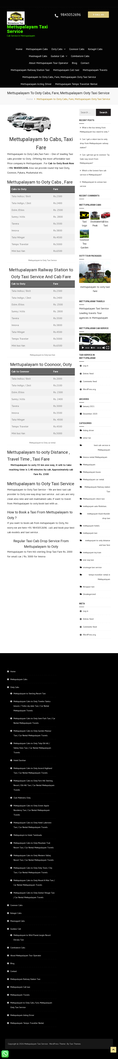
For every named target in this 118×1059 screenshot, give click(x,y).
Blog (74, 63)
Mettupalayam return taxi (94, 499)
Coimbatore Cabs (80, 56)
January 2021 (88, 406)
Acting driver (88, 430)
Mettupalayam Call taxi (66, 70)
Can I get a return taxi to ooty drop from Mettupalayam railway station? (94, 143)
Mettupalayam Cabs (37, 49)
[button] (95, 342)
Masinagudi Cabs (38, 56)
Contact (85, 63)
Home (19, 49)
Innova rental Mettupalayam (95, 457)
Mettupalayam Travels (95, 70)
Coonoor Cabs (76, 49)
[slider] (93, 347)
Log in (85, 365)
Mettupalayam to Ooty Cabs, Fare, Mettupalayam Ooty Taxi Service (59, 77)
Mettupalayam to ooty (26, 503)
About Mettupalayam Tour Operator (48, 63)
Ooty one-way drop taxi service (36, 494)
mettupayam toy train (92, 552)
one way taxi (88, 560)
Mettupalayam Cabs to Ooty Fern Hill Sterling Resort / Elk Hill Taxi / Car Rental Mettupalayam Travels (34, 785)
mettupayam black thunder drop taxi (98, 516)
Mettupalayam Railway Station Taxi (30, 70)
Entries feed (88, 373)
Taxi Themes (75, 1044)
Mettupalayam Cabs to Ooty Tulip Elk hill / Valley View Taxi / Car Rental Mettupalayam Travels (32, 748)
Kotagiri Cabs (95, 49)
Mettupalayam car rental (93, 479)
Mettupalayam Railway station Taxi (97, 489)
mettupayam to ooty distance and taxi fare (97, 542)
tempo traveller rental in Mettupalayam (99, 577)
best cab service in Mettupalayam (102, 447)
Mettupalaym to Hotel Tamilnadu (28, 835)
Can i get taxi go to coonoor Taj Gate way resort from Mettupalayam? (94, 158)
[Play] (82, 347)
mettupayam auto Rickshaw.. (95, 506)
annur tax (87, 438)
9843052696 (71, 15)
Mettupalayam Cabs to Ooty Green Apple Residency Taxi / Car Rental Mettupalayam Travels (32, 810)
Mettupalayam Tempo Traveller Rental (76, 84)
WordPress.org (89, 389)
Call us (99, 14)
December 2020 (90, 413)
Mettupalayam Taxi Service (27, 29)
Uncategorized (89, 594)
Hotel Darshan (20, 760)
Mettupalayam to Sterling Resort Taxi (30, 693)
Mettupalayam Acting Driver (36, 84)
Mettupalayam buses (92, 472)
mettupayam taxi (90, 533)
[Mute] (103, 347)
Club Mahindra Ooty (22, 797)
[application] (95, 342)
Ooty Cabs (56, 49)
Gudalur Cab (57, 56)
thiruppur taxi (88, 586)
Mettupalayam (89, 464)
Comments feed (90, 381)
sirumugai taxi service (92, 567)
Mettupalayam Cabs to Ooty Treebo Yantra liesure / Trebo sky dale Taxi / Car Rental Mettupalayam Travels (32, 706)
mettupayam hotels (91, 525)
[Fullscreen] (107, 347)
